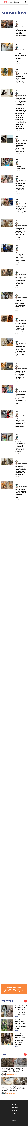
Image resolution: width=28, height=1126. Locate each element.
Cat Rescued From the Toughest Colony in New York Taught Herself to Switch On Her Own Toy (20, 187)
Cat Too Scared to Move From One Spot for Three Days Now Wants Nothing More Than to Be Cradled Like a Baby (20, 422)
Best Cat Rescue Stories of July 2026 (20, 167)
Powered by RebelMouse (24, 3)
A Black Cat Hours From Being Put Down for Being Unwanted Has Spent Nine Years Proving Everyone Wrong (20, 257)
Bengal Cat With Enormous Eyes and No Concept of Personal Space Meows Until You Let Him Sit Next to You (20, 32)
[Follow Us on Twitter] (9, 510)
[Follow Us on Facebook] (5, 510)
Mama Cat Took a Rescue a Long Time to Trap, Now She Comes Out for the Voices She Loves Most (20, 304)
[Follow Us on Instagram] (14, 510)
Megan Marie (21, 26)
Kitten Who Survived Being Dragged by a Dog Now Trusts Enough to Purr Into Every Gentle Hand (20, 210)
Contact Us (14, 630)
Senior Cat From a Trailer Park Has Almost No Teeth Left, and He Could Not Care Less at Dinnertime (20, 375)
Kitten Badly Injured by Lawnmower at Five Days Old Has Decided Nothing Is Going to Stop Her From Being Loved (21, 529)
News (16, 21)
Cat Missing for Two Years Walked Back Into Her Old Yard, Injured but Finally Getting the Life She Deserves (12, 589)
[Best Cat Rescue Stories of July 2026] (7, 162)
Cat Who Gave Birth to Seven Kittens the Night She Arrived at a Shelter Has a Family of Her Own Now (20, 493)
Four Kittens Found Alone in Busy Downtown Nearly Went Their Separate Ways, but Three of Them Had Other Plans (20, 351)
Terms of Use (14, 636)
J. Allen (20, 49)
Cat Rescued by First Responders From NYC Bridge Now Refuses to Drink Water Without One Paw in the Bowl (20, 147)
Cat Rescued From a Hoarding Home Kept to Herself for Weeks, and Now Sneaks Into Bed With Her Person (20, 327)
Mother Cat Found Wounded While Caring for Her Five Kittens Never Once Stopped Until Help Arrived (20, 543)
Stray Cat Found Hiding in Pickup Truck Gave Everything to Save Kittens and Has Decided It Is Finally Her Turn (13, 608)
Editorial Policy (14, 627)
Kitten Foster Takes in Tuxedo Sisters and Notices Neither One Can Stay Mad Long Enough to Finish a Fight (20, 102)
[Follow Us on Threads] (22, 510)
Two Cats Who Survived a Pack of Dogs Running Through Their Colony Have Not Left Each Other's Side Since (20, 446)
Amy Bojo (24, 49)
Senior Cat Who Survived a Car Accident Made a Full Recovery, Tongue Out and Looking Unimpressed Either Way (20, 56)
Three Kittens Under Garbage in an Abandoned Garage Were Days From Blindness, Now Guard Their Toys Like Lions (21, 558)
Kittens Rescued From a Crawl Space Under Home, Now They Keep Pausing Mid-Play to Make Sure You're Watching (20, 232)
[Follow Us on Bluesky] (18, 510)
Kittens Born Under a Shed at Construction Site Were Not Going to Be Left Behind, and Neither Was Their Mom (20, 398)
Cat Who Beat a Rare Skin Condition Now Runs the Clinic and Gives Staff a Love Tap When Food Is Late (20, 281)
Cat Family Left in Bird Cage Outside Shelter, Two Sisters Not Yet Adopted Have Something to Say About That (20, 470)
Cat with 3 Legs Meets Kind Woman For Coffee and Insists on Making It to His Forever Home (20, 80)
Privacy (14, 633)
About (14, 624)
